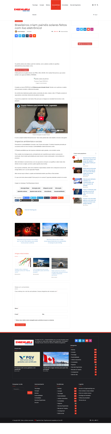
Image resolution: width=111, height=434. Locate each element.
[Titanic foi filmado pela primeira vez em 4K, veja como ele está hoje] (78, 192)
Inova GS (60, 420)
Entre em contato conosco (85, 393)
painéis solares (22, 191)
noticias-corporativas (76, 359)
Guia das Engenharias (75, 5)
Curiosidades (65, 5)
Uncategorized (74, 372)
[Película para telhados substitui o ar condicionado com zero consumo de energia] (78, 180)
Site (43, 314)
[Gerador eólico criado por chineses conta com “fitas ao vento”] (23, 262)
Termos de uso (82, 400)
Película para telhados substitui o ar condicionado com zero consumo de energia (89, 182)
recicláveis (48, 191)
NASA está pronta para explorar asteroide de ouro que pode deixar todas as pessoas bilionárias (89, 172)
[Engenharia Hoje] (21, 10)
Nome (16, 308)
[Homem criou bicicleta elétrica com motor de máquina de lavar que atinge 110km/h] (78, 200)
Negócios (73, 364)
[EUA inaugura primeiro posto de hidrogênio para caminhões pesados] (41, 262)
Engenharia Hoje (39, 420)
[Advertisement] (42, 51)
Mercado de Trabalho (76, 369)
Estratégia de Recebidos (85, 395)
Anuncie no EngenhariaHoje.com (87, 388)
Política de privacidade (84, 398)
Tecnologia (35, 5)
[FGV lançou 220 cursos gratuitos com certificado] (27, 359)
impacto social (48, 188)
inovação (58, 188)
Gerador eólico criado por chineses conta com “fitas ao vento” (22, 271)
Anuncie (34, 14)
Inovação (42, 5)
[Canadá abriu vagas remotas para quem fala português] (56, 359)
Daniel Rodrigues (21, 31)
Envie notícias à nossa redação (86, 391)
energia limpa (25, 188)
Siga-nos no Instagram (22, 70)
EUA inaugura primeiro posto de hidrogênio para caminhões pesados (41, 271)
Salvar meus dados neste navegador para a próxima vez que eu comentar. (35, 320)
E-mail (17, 314)
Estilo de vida (74, 374)
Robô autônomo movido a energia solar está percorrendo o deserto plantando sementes (60, 273)
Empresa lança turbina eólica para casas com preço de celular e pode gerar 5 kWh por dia (89, 161)
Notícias (48, 5)
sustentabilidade (59, 191)
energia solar (36, 188)
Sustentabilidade (56, 5)
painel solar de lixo (36, 191)
